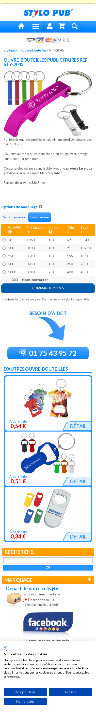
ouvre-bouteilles (34, 50)
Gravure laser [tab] (39, 217)
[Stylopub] (48, 13)
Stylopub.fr (12, 50)
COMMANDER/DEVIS (48, 288)
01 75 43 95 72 (52, 353)
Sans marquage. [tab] (14, 217)
